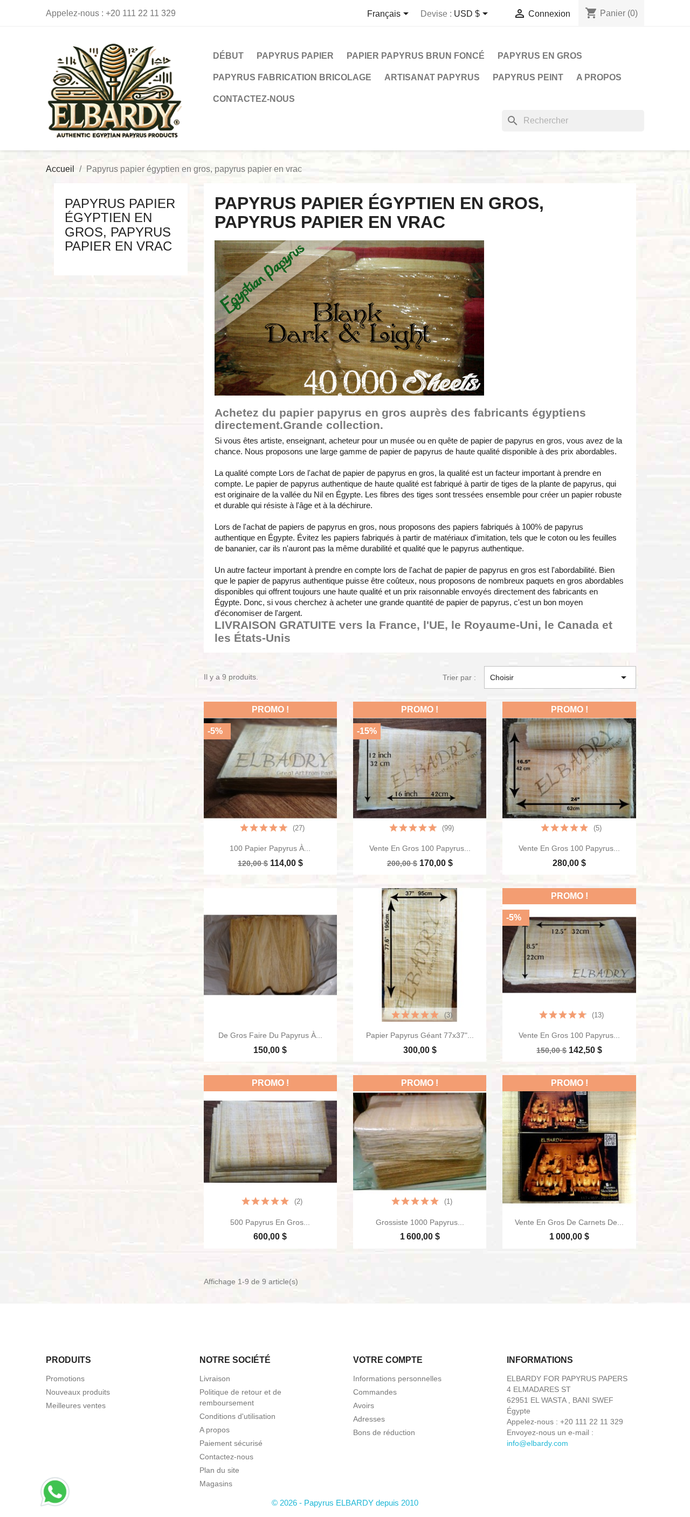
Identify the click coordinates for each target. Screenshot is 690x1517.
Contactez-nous (254, 98)
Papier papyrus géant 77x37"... (420, 1035)
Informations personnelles (397, 1378)
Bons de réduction (384, 1432)
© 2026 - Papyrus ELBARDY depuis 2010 (345, 1502)
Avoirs (363, 1405)
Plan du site (219, 1470)
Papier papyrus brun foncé (416, 55)
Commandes (375, 1392)
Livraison (214, 1378)
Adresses (369, 1419)
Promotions (65, 1378)
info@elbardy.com (537, 1443)
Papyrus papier (295, 55)
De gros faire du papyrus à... (270, 1035)
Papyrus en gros (540, 55)
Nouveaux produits (78, 1392)
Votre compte (388, 1359)
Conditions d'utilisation (237, 1416)
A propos (599, 77)
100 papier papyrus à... (270, 848)
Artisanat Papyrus (432, 77)
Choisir (560, 677)
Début (228, 55)
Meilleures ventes (76, 1405)
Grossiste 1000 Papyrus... (420, 1222)
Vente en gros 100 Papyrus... (420, 848)
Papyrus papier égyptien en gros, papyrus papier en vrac (120, 224)
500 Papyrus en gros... (270, 1222)
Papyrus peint (528, 77)
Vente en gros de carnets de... (569, 1222)
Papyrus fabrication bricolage (292, 77)
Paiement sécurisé (231, 1443)
